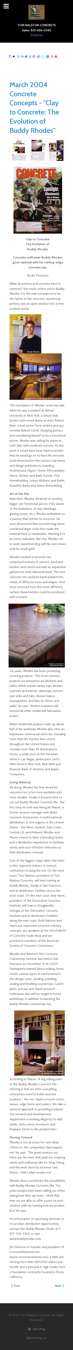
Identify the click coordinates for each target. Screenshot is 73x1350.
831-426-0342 (41, 30)
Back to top (34, 1338)
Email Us (36, 35)
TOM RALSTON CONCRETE (36, 25)
